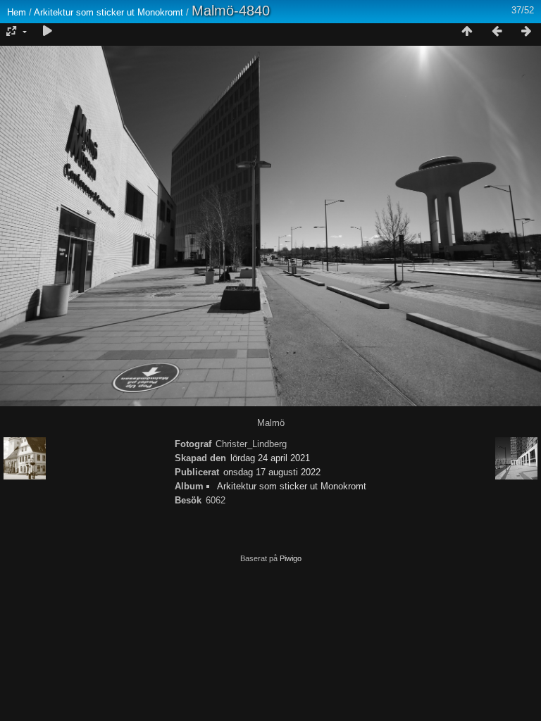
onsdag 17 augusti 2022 (272, 472)
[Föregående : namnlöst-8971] (496, 32)
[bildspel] (47, 32)
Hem (16, 12)
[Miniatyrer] (467, 32)
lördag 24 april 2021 (270, 458)
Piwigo (290, 558)
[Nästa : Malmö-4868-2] (526, 32)
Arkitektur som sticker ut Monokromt (108, 12)
